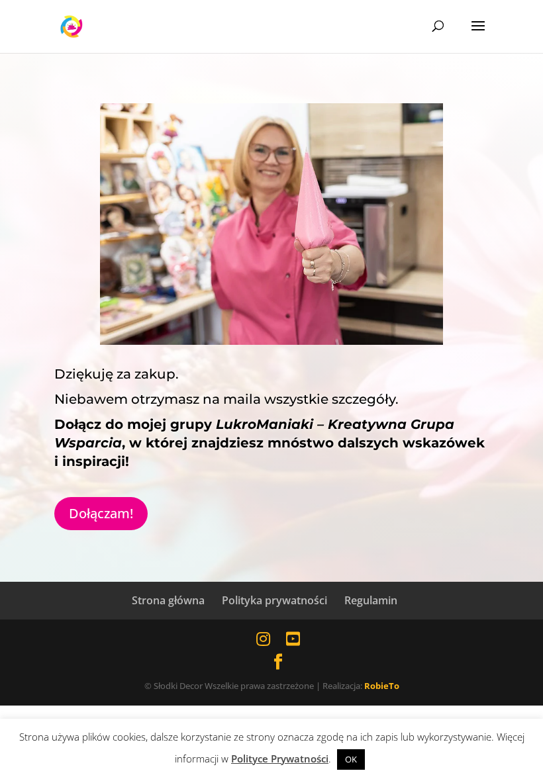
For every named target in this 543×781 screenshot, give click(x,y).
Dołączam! (101, 513)
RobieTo (381, 686)
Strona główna (168, 600)
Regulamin (370, 600)
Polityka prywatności (274, 600)
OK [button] (351, 759)
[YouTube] (293, 638)
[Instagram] (263, 638)
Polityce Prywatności (279, 758)
